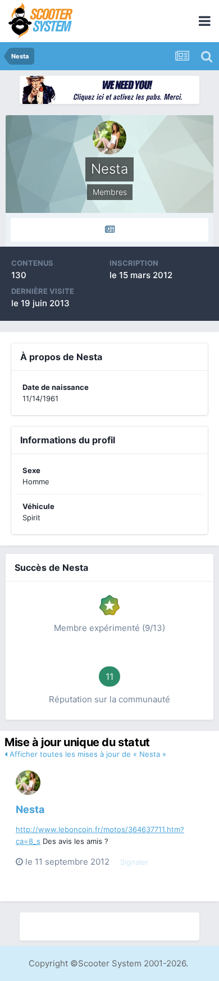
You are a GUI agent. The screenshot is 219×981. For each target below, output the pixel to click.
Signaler (134, 861)
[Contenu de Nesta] (109, 229)
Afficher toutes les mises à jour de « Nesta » (86, 754)
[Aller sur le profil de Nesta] (28, 782)
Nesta (30, 809)
